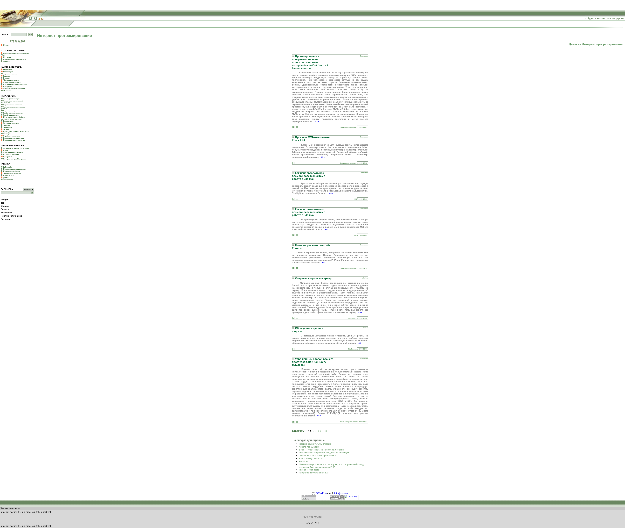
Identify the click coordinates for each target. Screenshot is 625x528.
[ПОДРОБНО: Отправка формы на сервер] (297, 318)
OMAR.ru (321, 493)
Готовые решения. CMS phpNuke (315, 444)
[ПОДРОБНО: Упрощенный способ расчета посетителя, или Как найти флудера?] (297, 421)
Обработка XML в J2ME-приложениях (317, 455)
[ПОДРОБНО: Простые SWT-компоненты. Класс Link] (297, 163)
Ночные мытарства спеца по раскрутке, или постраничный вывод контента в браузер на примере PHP (331, 465)
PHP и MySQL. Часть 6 (310, 458)
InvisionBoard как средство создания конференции (324, 452)
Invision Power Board (309, 470)
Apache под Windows (309, 447)
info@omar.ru (341, 493)
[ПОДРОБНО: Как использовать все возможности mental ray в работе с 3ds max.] (297, 235)
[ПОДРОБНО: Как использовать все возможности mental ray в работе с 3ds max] (297, 199)
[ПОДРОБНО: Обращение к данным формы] (297, 349)
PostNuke (303, 461)
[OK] (31, 34)
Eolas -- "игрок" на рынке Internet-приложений (321, 450)
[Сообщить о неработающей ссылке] (293, 127)
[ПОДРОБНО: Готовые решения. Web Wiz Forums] (297, 268)
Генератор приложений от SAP (314, 472)
